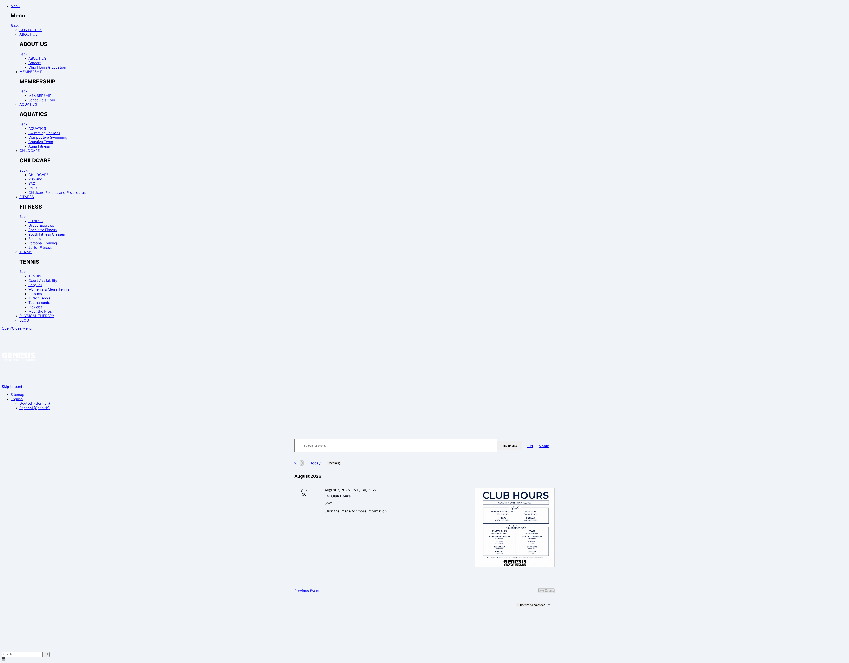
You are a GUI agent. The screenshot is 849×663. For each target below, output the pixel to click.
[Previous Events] (295, 462)
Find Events (509, 445)
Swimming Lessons (44, 133)
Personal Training (42, 243)
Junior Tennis (39, 298)
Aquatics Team (40, 142)
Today (315, 463)
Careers (34, 63)
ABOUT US (28, 34)
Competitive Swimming (47, 137)
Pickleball (36, 307)
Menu (15, 6)
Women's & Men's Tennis (48, 289)
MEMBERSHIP (30, 71)
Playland (35, 179)
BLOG (24, 320)
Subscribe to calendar (531, 605)
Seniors (34, 238)
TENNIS (25, 252)
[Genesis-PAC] (18, 382)
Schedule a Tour (41, 100)
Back (15, 25)
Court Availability (42, 280)
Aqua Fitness (39, 146)
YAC (31, 183)
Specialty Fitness (42, 230)
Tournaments (39, 302)
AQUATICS (28, 104)
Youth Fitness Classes (46, 234)
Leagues (35, 285)
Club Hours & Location (47, 67)
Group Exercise (41, 225)
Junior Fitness (40, 247)
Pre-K (33, 188)
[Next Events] (302, 463)
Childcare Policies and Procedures (57, 192)
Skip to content (15, 386)
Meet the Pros (40, 311)
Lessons (35, 293)
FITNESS (26, 197)
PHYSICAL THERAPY (36, 316)
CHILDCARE (29, 150)
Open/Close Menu (17, 328)
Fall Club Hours (338, 496)
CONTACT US (30, 30)
